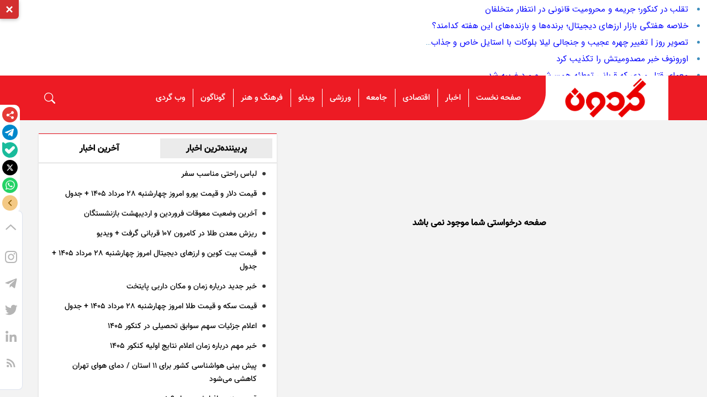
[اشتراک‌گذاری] (10, 115)
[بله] (10, 150)
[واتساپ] (10, 185)
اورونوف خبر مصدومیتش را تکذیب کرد (622, 59)
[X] (10, 167)
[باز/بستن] (10, 203)
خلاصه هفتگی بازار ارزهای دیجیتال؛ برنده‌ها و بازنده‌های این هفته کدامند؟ (560, 26)
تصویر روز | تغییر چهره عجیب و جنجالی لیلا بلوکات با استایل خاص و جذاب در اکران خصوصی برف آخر (513, 42)
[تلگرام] (10, 132)
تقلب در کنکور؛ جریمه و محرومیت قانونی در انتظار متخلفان (586, 9)
